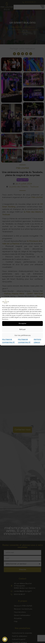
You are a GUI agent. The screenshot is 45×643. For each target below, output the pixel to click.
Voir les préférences (22, 335)
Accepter (22, 323)
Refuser (22, 329)
